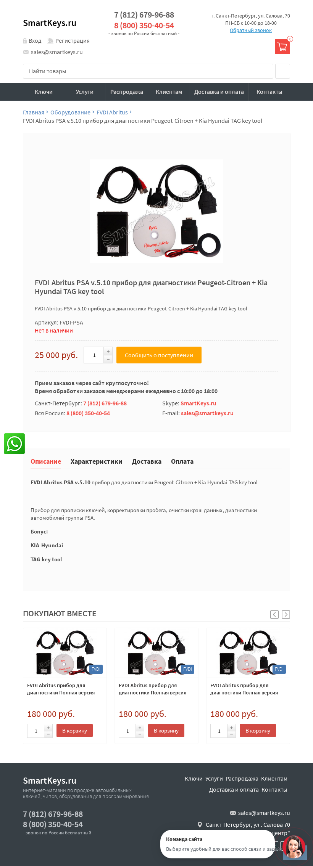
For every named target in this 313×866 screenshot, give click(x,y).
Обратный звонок (251, 30)
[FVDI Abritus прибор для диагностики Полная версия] (64, 653)
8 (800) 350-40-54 (144, 25)
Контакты (269, 91)
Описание (46, 461)
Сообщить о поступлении (159, 355)
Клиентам (169, 91)
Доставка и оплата (219, 91)
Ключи (44, 91)
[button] (286, 614)
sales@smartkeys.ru (57, 52)
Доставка (146, 461)
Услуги (85, 91)
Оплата (182, 461)
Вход (35, 40)
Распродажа (126, 91)
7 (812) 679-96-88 (144, 15)
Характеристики (97, 461)
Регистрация (72, 40)
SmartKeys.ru (49, 23)
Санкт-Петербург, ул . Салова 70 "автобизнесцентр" (248, 829)
